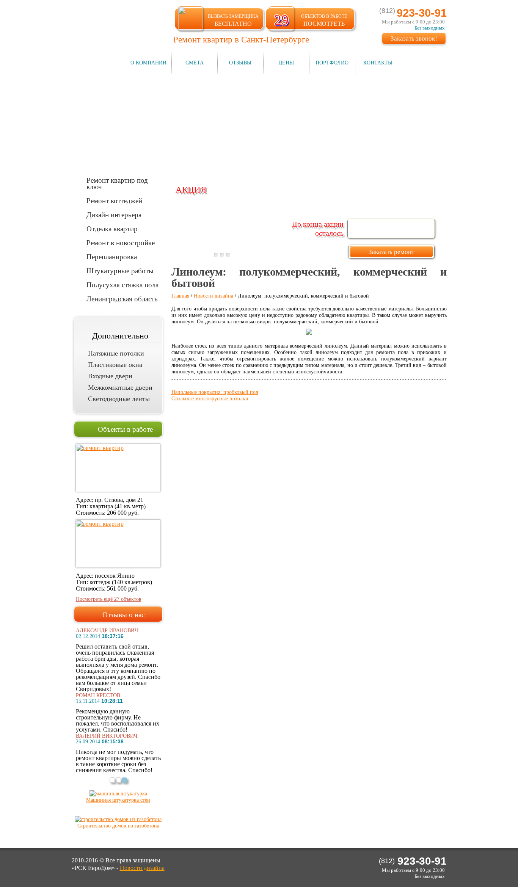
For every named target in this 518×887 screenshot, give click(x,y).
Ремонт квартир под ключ (117, 183)
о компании (148, 63)
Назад (175, 240)
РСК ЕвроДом (115, 24)
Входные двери (110, 376)
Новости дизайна (213, 296)
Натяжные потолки (116, 353)
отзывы (240, 63)
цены (286, 63)
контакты (377, 63)
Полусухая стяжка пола (122, 284)
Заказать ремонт (391, 251)
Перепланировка (111, 256)
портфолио (332, 63)
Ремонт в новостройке (120, 242)
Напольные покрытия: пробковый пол (214, 392)
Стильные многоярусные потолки (209, 398)
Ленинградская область (122, 298)
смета (194, 63)
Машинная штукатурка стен (118, 800)
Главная (180, 296)
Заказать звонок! (414, 38)
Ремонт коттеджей (114, 200)
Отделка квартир (112, 228)
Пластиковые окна (115, 364)
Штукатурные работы (120, 270)
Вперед (278, 240)
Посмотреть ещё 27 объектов (108, 599)
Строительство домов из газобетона (118, 826)
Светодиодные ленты (119, 399)
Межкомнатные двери (120, 387)
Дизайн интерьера (113, 214)
